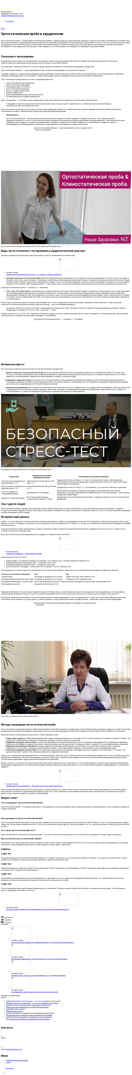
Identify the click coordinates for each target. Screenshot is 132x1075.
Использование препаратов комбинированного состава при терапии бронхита (37, 909)
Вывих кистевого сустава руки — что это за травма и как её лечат (32, 1003)
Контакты (10, 21)
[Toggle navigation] (2, 27)
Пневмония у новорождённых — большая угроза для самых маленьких (34, 786)
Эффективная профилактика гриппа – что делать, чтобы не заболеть (34, 274)
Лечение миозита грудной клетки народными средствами (29, 1015)
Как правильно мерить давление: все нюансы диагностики (34, 992)
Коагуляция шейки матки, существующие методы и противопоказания (39, 959)
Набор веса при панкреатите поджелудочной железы (27, 1007)
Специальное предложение (17, 1060)
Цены (8, 1062)
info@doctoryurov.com (14, 1049)
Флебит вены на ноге (14, 1011)
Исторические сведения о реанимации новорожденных (28, 1019)
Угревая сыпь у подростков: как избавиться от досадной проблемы (38, 975)
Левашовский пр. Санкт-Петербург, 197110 (23, 1038)
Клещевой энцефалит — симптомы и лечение (24, 554)
